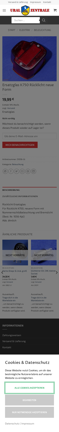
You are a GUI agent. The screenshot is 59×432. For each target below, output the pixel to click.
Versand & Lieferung (18, 2)
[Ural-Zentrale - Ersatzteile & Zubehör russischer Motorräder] (29, 10)
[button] (4, 10)
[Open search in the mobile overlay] (29, 20)
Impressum (35, 2)
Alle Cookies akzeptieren (29, 387)
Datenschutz (12, 423)
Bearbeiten (29, 400)
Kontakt (47, 2)
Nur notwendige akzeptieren (29, 412)
